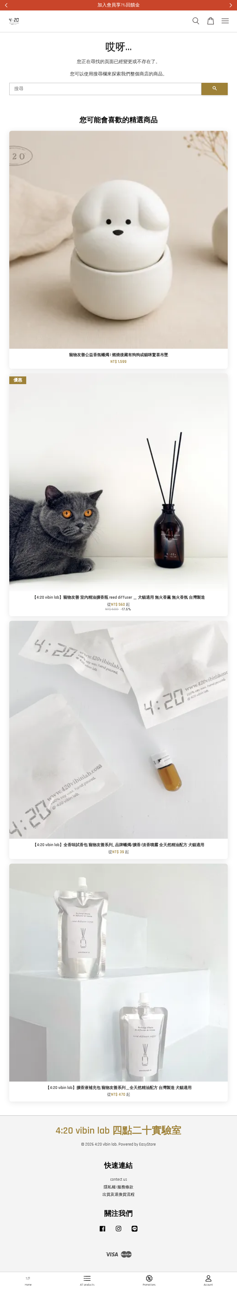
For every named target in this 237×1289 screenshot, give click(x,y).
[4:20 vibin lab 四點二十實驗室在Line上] (134, 1231)
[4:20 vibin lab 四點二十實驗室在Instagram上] (118, 1231)
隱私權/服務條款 (118, 1187)
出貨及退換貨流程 (118, 1194)
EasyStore (147, 1144)
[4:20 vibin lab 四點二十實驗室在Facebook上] (102, 1231)
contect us (118, 1179)
